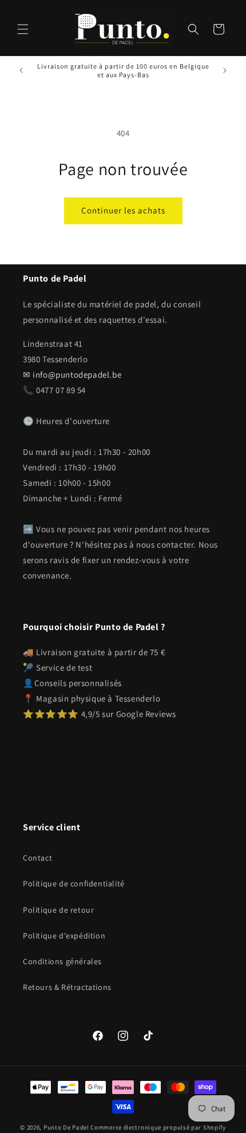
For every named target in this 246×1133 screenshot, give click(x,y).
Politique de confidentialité (74, 883)
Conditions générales (62, 961)
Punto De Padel (66, 1127)
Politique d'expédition (64, 935)
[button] (22, 29)
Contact (37, 858)
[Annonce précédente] (21, 70)
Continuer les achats (123, 210)
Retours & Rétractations (67, 987)
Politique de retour (58, 910)
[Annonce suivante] (224, 70)
